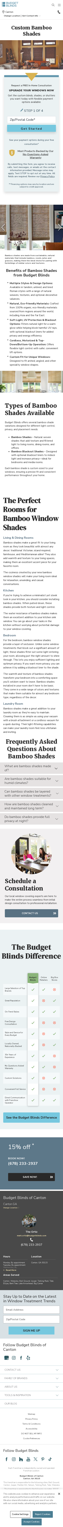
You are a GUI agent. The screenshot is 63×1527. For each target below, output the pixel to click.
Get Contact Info (30, 15)
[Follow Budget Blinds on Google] (6, 1357)
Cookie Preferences (31, 1438)
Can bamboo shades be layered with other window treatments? (28, 793)
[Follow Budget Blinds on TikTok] (50, 1459)
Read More (11, 1270)
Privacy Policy (47, 176)
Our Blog (11, 1403)
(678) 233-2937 (58, 12)
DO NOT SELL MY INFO (31, 1433)
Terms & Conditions (31, 1424)
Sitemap (31, 1414)
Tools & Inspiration (18, 1395)
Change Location (10, 1208)
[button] (12, 15)
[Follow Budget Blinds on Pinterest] (43, 1459)
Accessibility (31, 1428)
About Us (11, 1387)
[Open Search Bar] (53, 5)
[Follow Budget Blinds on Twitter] (35, 1459)
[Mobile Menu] (59, 5)
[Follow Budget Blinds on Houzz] (21, 1459)
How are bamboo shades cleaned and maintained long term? (29, 806)
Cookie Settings (20, 1514)
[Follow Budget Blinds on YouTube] (28, 1459)
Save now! (30, 1177)
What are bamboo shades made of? (28, 768)
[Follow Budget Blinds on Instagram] (13, 1357)
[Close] (59, 1493)
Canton (9, 12)
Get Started (31, 129)
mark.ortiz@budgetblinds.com (31, 1235)
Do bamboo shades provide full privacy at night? (27, 819)
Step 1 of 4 (33, 111)
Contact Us (30, 913)
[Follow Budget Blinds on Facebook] (21, 1357)
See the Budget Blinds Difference (31, 1117)
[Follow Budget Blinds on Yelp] (28, 1357)
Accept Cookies (31, 1521)
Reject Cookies (43, 1514)
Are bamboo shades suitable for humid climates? (28, 781)
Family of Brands (16, 1378)
